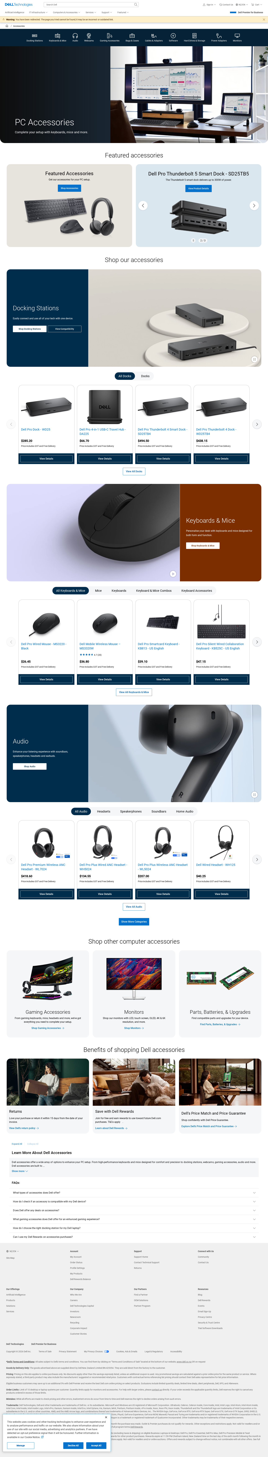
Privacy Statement (68, 1351)
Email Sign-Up (204, 1311)
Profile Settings (77, 1268)
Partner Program (142, 1306)
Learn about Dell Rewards (109, 1128)
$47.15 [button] (201, 661)
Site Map (10, 1258)
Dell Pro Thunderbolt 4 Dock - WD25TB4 (216, 432)
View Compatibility (64, 329)
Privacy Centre (205, 1317)
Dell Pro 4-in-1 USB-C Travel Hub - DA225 (103, 432)
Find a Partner (141, 1294)
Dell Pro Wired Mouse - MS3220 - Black (43, 646)
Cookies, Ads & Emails (126, 1351)
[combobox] (91, 4)
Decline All (73, 1445)
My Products (76, 1273)
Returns (138, 1268)
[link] (226, 4)
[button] (210, 4)
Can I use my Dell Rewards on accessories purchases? (43, 1236)
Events (201, 1306)
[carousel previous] (143, 205)
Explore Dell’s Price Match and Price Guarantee (207, 1126)
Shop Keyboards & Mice (202, 545)
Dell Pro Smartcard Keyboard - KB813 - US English (159, 646)
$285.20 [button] (26, 441)
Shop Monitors (132, 1028)
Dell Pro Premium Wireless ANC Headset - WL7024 (43, 867)
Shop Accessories (69, 188)
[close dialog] (264, 19)
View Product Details (198, 188)
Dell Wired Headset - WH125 (215, 865)
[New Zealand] (7, 26)
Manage (21, 1445)
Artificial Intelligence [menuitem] (14, 12)
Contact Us (203, 1262)
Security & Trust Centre (209, 1322)
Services (10, 1311)
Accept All (96, 1445)
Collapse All (32, 1144)
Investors (74, 1311)
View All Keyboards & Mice (134, 692)
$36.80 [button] (84, 661)
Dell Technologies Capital (82, 1306)
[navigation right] (246, 376)
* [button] (19, 1121)
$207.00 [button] (143, 876)
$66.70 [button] (84, 441)
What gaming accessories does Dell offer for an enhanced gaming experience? (56, 1219)
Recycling (74, 1322)
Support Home (141, 1257)
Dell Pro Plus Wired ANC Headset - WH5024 (103, 867)
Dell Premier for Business (250, 12)
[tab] (125, 376)
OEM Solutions (141, 1300)
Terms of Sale (45, 1351)
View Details (46, 458)
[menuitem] (39, 12)
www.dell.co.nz (184, 1361)
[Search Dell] (136, 4)
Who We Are (76, 1294)
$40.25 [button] (201, 876)
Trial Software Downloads (210, 1328)
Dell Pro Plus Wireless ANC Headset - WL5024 (163, 867)
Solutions (10, 1306)
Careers (74, 1300)
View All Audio (134, 906)
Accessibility (176, 1351)
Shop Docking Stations (30, 329)
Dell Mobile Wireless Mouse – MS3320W (100, 646)
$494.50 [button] (143, 441)
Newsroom (75, 1317)
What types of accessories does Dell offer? (36, 1192)
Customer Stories (78, 1334)
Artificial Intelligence (15, 1294)
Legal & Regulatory (154, 1351)
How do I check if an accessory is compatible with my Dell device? (49, 1201)
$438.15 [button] (201, 441)
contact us (157, 1389)
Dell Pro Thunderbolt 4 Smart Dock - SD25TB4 (162, 432)
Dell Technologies (15, 1344)
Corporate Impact (78, 1328)
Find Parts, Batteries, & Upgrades (218, 1024)
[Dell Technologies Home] (19, 4)
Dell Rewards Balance (80, 1279)
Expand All (17, 1144)
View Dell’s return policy (22, 1128)
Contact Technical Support (146, 1262)
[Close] (106, 1417)
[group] (198, 205)
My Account (76, 1257)
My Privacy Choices (93, 1351)
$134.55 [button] (85, 876)
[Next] (257, 424)
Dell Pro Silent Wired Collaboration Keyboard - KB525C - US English (220, 646)
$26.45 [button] (26, 661)
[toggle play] (254, 359)
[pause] (193, 240)
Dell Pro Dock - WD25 (35, 429)
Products (10, 1300)
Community (203, 1257)
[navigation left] (22, 376)
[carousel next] (254, 205)
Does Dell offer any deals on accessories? (36, 1210)
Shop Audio (29, 766)
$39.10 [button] (142, 661)
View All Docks (134, 471)
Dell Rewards (204, 1300)
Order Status (76, 1262)
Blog (200, 1294)
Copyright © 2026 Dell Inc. (18, 1351)
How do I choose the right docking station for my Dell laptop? (46, 1228)
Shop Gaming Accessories (46, 1028)
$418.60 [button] (26, 876)
